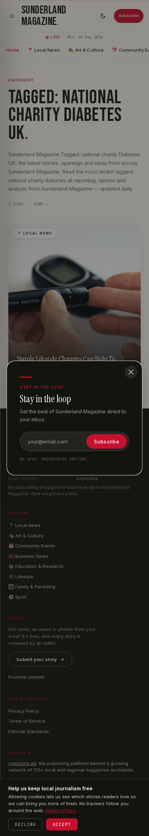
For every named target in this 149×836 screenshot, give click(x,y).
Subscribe (106, 442)
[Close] (131, 372)
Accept (62, 824)
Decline (25, 824)
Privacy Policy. (60, 810)
